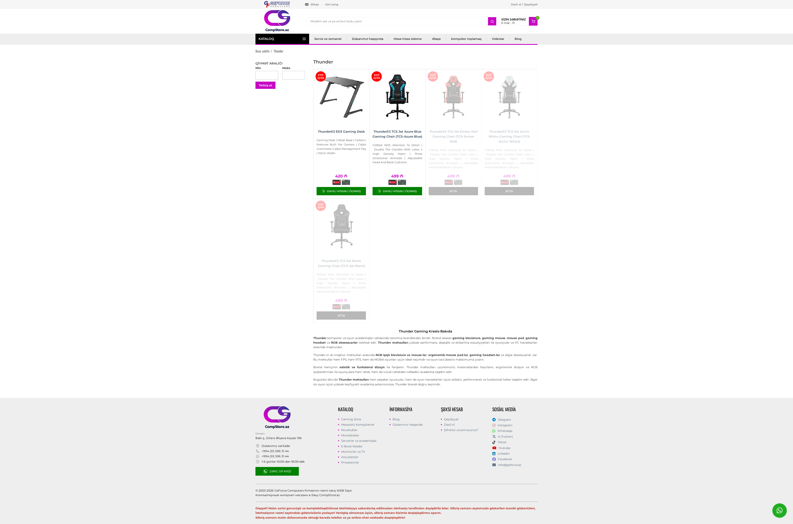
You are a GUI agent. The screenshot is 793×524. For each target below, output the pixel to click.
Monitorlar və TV (353, 452)
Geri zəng (331, 4)
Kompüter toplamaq (466, 39)
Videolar (498, 39)
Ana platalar (350, 457)
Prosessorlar (350, 462)
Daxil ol (449, 424)
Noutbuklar (349, 430)
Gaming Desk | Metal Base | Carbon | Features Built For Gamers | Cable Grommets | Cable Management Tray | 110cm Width (341, 146)
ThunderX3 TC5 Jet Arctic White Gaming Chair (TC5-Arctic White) (509, 136)
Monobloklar (350, 435)
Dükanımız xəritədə (276, 446)
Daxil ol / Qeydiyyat (524, 4)
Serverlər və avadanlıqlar (359, 441)
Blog (518, 39)
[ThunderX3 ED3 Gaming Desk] (341, 97)
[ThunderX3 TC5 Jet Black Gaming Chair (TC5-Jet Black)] (341, 226)
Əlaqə (315, 4)
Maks (286, 68)
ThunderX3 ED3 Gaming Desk (341, 131)
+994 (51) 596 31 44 (275, 451)
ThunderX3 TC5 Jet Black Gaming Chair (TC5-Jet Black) (341, 263)
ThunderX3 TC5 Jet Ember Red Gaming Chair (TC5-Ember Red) (453, 136)
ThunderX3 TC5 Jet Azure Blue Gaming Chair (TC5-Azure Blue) (397, 134)
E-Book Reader (352, 446)
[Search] (492, 21)
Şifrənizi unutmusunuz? (461, 430)
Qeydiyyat (451, 419)
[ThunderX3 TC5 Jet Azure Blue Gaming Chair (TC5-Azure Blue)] (397, 97)
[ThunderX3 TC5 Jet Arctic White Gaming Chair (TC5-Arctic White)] (509, 97)
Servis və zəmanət (328, 39)
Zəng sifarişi (280, 471)
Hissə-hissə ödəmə (408, 39)
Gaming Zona (351, 419)
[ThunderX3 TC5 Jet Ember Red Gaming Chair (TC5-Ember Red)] (453, 97)
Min (258, 68)
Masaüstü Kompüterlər (357, 424)
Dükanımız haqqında (367, 39)
